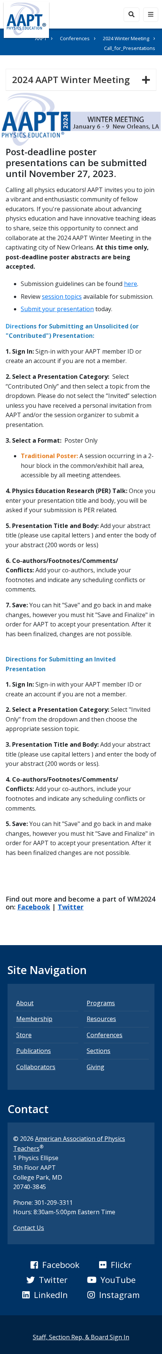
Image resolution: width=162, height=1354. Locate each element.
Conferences (75, 38)
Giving (95, 1067)
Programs (101, 1003)
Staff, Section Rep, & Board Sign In (81, 1337)
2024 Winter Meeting (126, 38)
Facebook (33, 906)
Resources (101, 1019)
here (130, 284)
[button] (55, 1264)
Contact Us (28, 1228)
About (25, 1003)
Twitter (71, 906)
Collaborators (35, 1067)
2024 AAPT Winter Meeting (74, 79)
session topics (62, 296)
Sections (98, 1051)
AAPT (41, 38)
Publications (33, 1051)
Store (24, 1035)
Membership (34, 1019)
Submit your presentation (57, 309)
